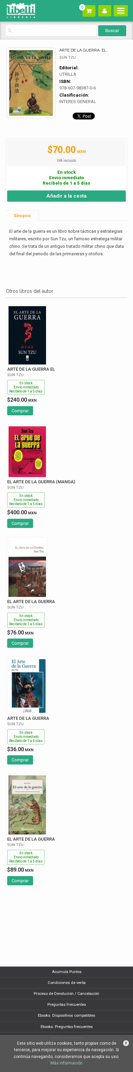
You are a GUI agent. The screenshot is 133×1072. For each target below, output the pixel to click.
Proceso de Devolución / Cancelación (66, 993)
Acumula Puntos (67, 972)
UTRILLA (67, 74)
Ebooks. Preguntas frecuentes (67, 1027)
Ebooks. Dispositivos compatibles (66, 1015)
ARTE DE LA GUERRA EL (31, 369)
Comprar (20, 410)
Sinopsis (22, 215)
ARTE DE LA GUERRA (28, 718)
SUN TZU (67, 57)
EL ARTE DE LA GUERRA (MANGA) (41, 481)
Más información (66, 1063)
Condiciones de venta (67, 983)
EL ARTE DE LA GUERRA (31, 601)
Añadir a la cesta (66, 196)
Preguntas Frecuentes (66, 1004)
